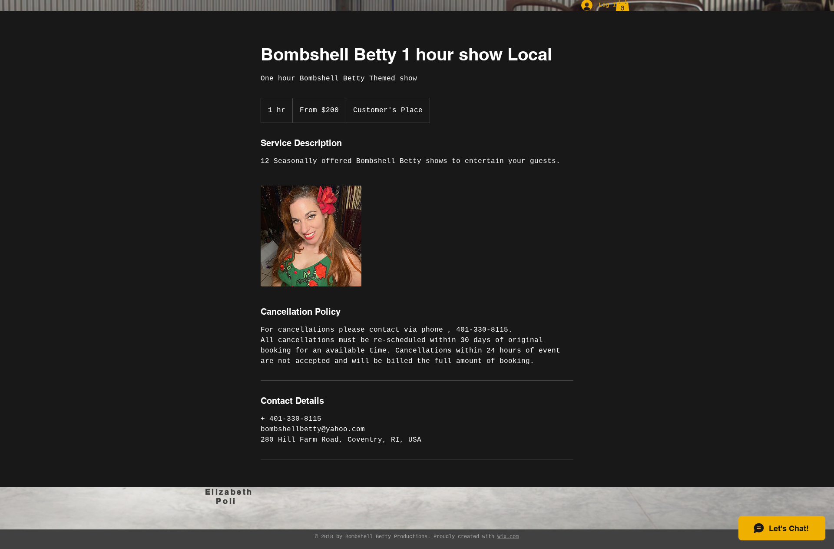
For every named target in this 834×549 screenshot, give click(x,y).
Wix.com (508, 537)
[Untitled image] (311, 236)
